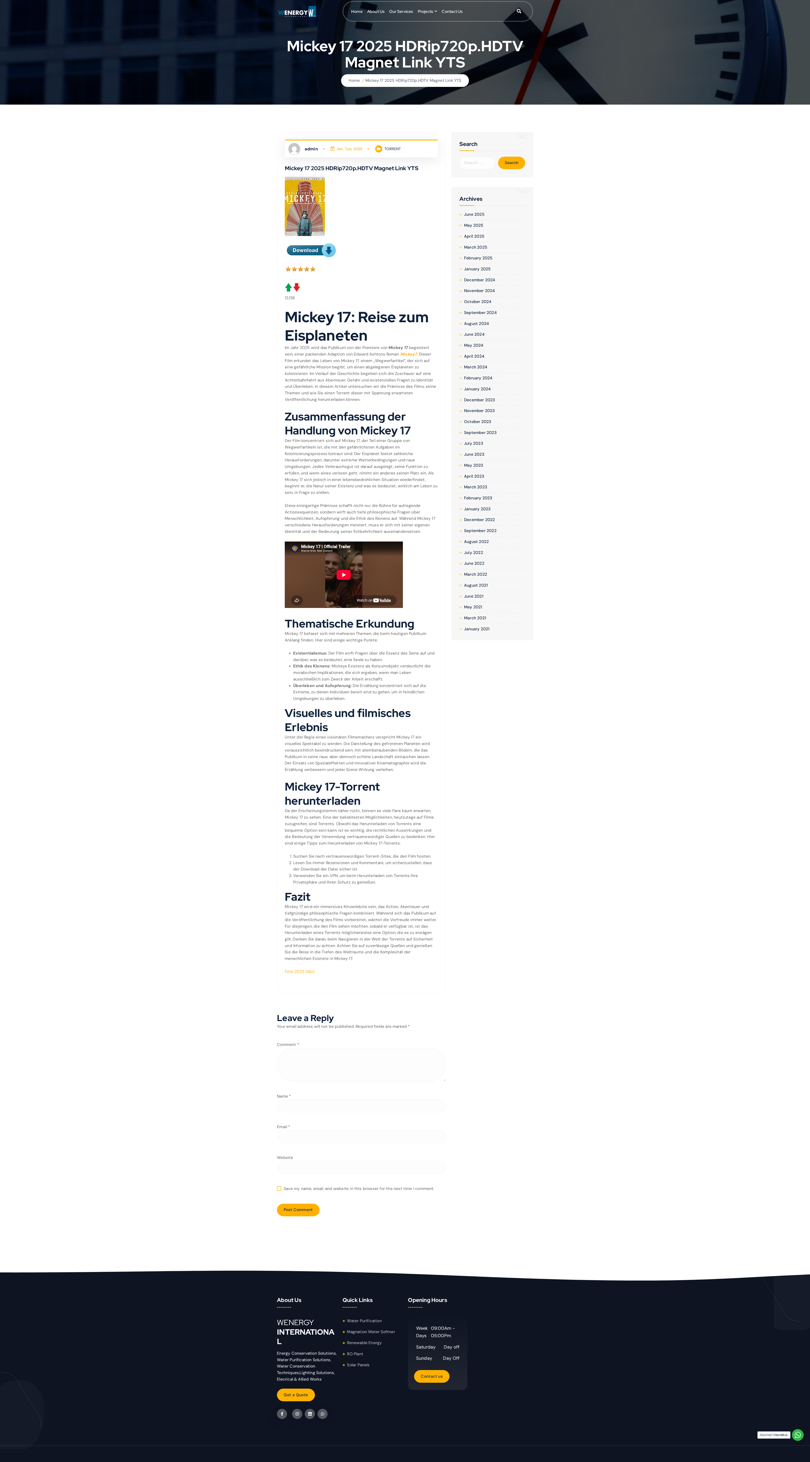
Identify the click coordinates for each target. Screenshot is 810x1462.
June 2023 (474, 454)
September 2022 (480, 530)
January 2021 (476, 629)
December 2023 (479, 400)
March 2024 (475, 367)
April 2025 (474, 236)
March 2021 (475, 618)
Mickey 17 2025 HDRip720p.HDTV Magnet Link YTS (413, 80)
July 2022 (473, 552)
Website (285, 1157)
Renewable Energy (364, 1342)
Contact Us (452, 11)
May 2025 (473, 225)
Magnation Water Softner (371, 1331)
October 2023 (477, 421)
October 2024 (477, 301)
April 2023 (474, 476)
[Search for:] (477, 163)
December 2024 (479, 280)
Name (284, 1096)
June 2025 (474, 214)
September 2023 (480, 432)
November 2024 (479, 290)
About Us (376, 11)
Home (357, 11)
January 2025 (477, 269)
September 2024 (480, 312)
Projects (425, 11)
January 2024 (477, 389)
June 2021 (473, 596)
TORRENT (392, 148)
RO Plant (355, 1354)
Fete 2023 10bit (300, 971)
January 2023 (477, 509)
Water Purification (364, 1320)
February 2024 (478, 378)
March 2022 (475, 574)
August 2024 (476, 323)
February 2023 (478, 498)
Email (283, 1126)
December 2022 (479, 519)
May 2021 (473, 607)
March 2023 (475, 487)
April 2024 (474, 356)
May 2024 (473, 345)
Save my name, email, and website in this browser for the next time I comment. (359, 1188)
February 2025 (478, 258)
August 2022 (476, 541)
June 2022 (474, 563)
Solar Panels (358, 1365)
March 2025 (475, 247)
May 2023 (473, 465)
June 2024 (474, 334)
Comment (288, 1044)
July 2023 (473, 443)
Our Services (401, 11)
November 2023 (479, 410)
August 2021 (476, 585)
